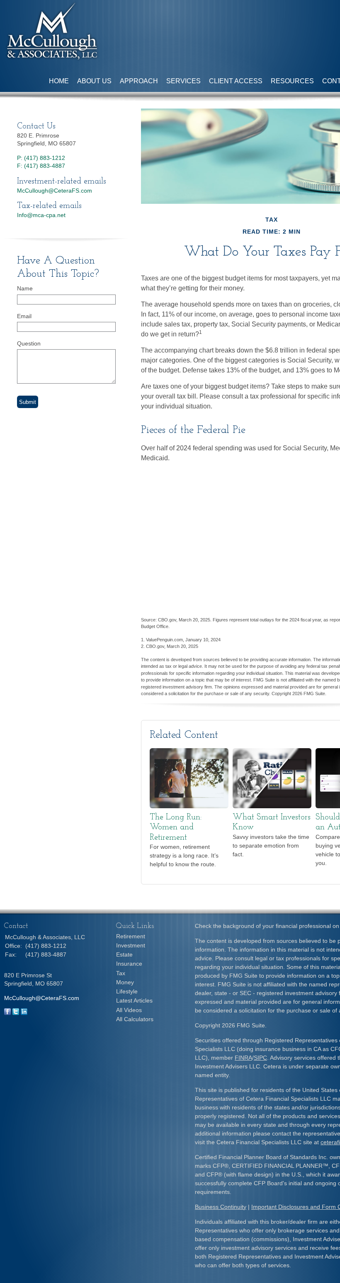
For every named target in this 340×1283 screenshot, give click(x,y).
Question (29, 343)
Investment (130, 945)
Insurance (129, 963)
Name (25, 288)
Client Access (235, 81)
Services (183, 81)
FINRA (243, 1057)
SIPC (260, 1057)
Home (59, 81)
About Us (94, 81)
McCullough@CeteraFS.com (54, 190)
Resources (292, 81)
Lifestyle (127, 991)
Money (125, 982)
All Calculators (134, 1019)
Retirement (130, 936)
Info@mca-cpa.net (41, 215)
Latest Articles (134, 1000)
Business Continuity (220, 1206)
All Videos (129, 1010)
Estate (124, 954)
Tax (120, 973)
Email (24, 316)
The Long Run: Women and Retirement (176, 827)
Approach (139, 81)
